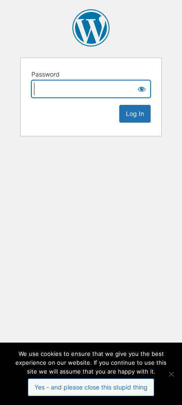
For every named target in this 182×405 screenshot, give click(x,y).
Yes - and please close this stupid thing (91, 387)
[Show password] (142, 89)
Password (45, 74)
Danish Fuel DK (91, 27)
